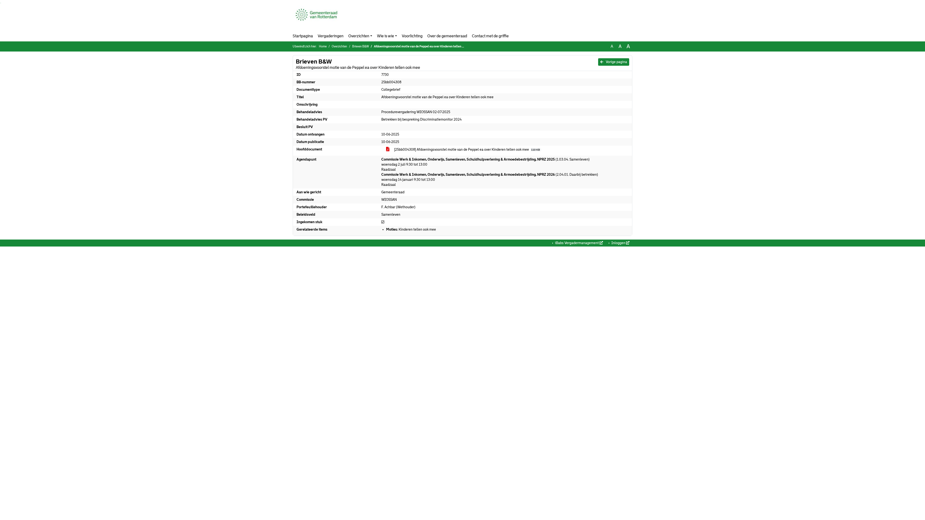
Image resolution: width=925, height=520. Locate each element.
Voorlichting (412, 36)
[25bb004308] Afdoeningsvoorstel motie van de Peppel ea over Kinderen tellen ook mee (466, 149)
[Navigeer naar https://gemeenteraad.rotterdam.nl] (316, 18)
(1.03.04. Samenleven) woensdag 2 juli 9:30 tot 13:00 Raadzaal (485, 164)
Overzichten (358, 36)
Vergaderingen (331, 36)
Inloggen (618, 243)
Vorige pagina (616, 62)
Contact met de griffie (490, 36)
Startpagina (303, 36)
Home (323, 46)
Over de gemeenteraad (447, 36)
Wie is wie (385, 36)
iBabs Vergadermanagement (577, 243)
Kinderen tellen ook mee (411, 229)
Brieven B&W (360, 46)
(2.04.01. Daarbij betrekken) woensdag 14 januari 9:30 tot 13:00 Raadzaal (489, 180)
